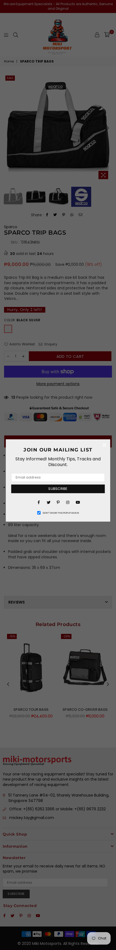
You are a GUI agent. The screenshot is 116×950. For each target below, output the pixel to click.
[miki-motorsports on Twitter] (48, 502)
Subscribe (57, 488)
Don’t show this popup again (61, 513)
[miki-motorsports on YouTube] (77, 502)
